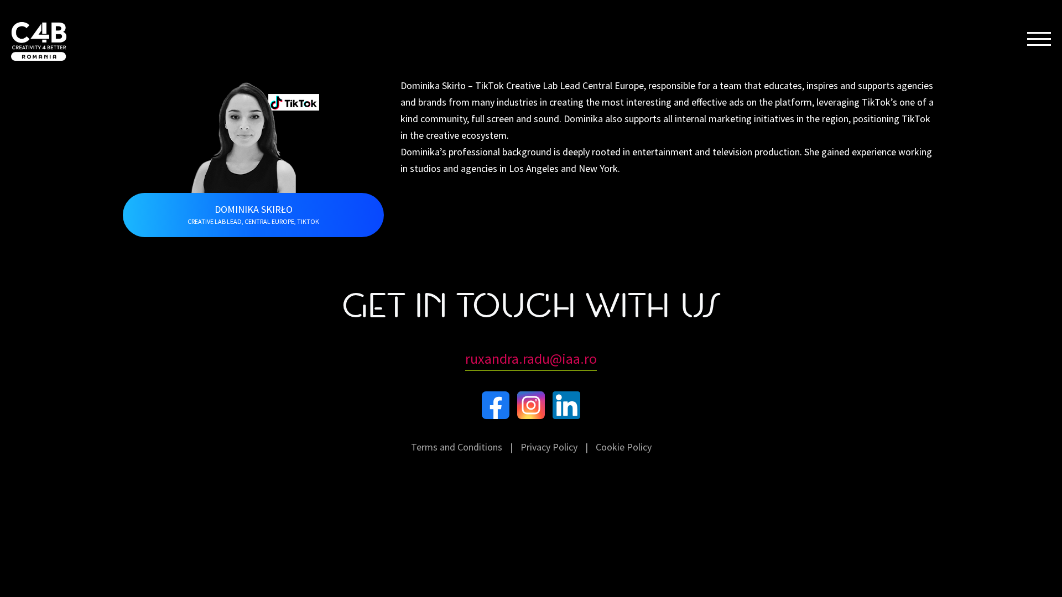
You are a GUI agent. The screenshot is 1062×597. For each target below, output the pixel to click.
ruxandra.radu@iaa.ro (531, 358)
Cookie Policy (624, 447)
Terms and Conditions (456, 447)
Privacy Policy (548, 447)
